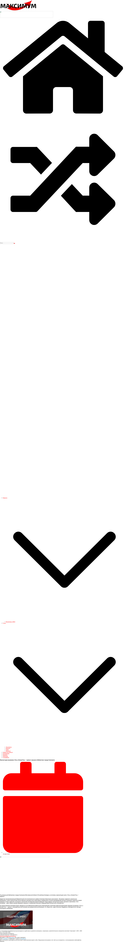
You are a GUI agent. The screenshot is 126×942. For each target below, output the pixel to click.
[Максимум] (63, 116)
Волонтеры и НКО (10, 621)
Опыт (7, 749)
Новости (5, 497)
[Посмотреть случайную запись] (63, 241)
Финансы (8, 751)
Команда (8, 748)
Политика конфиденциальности (8, 936)
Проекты (5, 754)
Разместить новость (8, 752)
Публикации (6, 753)
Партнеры (5, 756)
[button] (64, 620)
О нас (4, 623)
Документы (9, 747)
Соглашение (6, 757)
